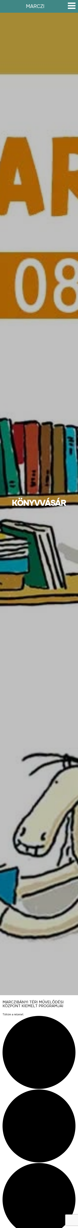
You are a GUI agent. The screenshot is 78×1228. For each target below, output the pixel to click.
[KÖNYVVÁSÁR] (39, 504)
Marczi (35, 6)
